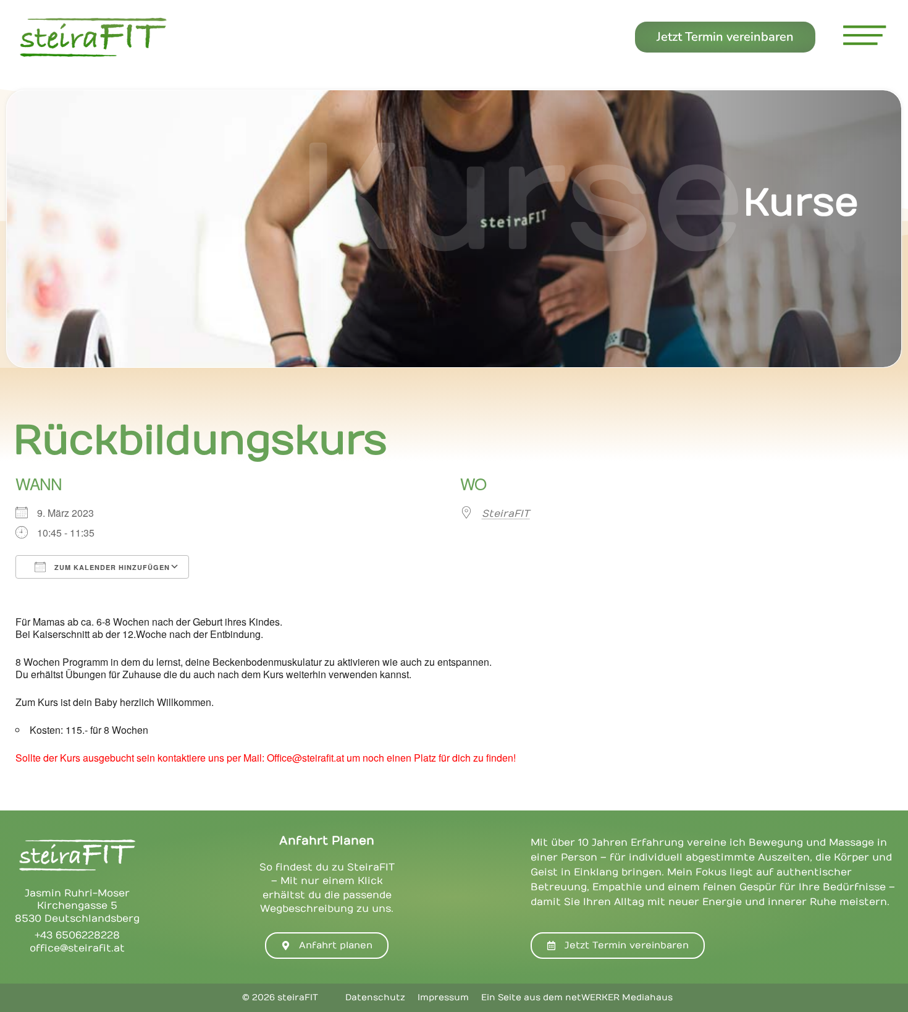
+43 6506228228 (77, 935)
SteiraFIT (505, 513)
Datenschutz (375, 997)
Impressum (443, 997)
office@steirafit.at (77, 948)
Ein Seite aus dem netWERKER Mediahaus (577, 997)
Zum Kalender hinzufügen (111, 567)
